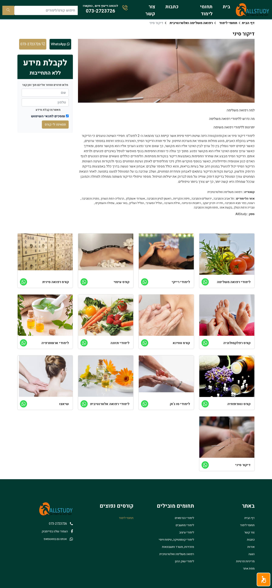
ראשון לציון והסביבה (159, 199)
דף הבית (248, 23)
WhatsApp (59, 44)
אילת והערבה (172, 203)
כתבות (171, 6)
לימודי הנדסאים (184, 518)
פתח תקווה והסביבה (206, 207)
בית (226, 6)
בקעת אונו (226, 207)
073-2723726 (31, 44)
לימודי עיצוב (186, 532)
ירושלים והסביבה (201, 199)
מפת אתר (249, 568)
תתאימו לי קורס (55, 124)
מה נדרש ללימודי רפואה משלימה (232, 118)
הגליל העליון (136, 203)
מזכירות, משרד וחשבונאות (178, 547)
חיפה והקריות (181, 199)
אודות (251, 547)
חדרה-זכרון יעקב (213, 203)
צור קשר (150, 10)
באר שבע (121, 203)
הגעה (251, 554)
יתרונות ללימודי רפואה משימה (234, 127)
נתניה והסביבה (90, 199)
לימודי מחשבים (185, 525)
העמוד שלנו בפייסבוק (55, 531)
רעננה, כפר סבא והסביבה (240, 203)
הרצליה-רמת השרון (112, 199)
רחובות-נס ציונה (191, 203)
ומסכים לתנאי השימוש (48, 116)
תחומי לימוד (206, 10)
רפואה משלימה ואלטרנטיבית (191, 23)
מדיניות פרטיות (245, 561)
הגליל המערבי (154, 203)
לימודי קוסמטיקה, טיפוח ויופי (176, 539)
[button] (263, 579)
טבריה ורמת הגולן (244, 207)
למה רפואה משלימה (241, 110)
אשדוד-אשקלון (135, 199)
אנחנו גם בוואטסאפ (55, 539)
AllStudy (241, 214)
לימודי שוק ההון (184, 561)
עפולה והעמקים (104, 203)
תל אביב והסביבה (224, 199)
